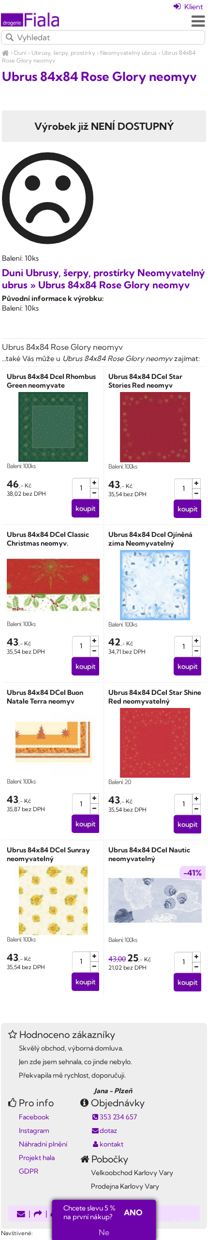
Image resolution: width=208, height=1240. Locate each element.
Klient (192, 6)
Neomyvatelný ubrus (128, 52)
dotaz (108, 1130)
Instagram (34, 1130)
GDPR (28, 1171)
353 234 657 (118, 1117)
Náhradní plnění (43, 1144)
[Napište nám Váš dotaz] (21, 1214)
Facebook (34, 1117)
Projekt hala (37, 1157)
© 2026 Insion (190, 1220)
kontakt (111, 1144)
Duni (20, 52)
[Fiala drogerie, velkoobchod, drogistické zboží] (5, 52)
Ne (104, 1232)
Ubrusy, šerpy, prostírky (63, 52)
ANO (133, 1212)
